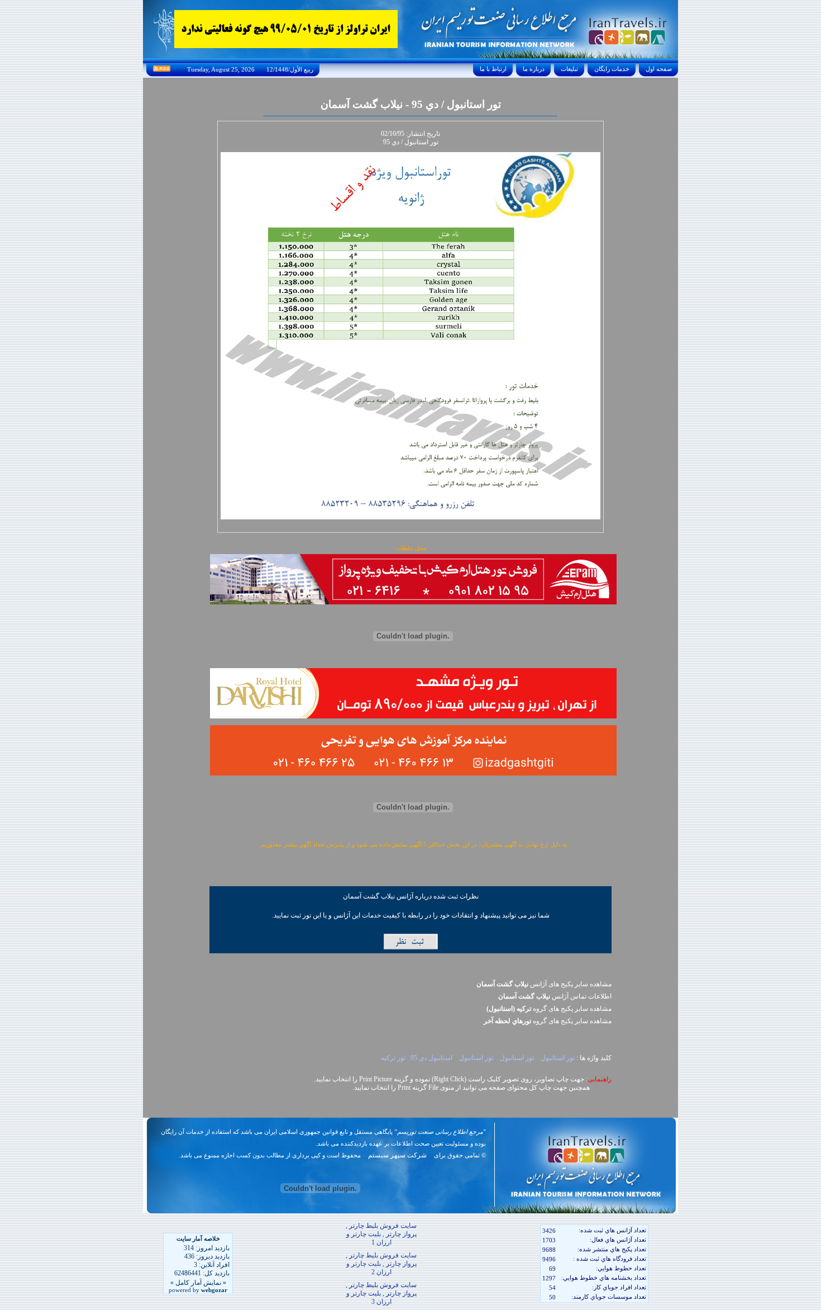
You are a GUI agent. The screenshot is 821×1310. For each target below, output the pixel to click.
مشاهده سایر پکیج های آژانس (544, 984)
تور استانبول (557, 1058)
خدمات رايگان (612, 68)
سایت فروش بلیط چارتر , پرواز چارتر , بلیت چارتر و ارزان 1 (381, 1234)
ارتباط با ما (493, 68)
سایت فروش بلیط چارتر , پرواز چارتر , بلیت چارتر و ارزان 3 (381, 1293)
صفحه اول (659, 68)
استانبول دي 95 (431, 1058)
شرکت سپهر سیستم (397, 1155)
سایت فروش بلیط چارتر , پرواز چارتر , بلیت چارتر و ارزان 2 (381, 1263)
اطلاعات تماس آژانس (555, 996)
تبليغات (569, 68)
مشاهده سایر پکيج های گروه (549, 1009)
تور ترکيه (393, 1058)
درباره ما (533, 68)
